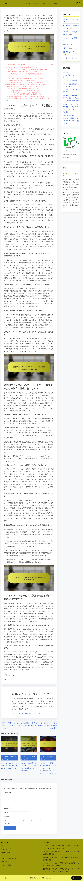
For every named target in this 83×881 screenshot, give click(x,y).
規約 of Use (5, 862)
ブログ (3, 855)
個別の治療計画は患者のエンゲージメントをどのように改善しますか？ (26, 96)
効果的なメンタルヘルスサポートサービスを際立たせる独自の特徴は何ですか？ (28, 84)
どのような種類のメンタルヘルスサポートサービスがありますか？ (25, 71)
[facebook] (5, 675)
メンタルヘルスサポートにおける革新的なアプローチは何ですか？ (25, 88)
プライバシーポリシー (8, 858)
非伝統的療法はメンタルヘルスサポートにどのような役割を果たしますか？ (27, 92)
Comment (8, 793)
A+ (3, 878)
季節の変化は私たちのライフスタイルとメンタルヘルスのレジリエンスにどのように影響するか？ (62, 870)
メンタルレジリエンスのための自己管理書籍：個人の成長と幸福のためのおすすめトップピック (62, 847)
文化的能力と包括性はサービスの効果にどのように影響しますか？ (25, 86)
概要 (55, 3)
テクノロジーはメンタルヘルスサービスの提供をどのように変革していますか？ (28, 90)
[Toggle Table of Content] (50, 64)
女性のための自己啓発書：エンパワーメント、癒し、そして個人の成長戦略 (62, 853)
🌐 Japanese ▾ (76, 878)
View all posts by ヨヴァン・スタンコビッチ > (27, 713)
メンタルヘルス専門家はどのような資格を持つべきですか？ (23, 80)
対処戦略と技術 (68, 44)
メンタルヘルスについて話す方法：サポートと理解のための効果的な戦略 (9, 765)
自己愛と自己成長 (68, 58)
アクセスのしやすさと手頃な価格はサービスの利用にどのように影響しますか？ (29, 69)
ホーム (28, 3)
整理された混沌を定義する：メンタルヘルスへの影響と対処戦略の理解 (62, 858)
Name (6, 808)
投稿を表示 (36, 3)
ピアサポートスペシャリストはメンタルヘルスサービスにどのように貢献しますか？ (29, 82)
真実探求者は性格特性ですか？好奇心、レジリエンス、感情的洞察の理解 (71, 97)
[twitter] (9, 675)
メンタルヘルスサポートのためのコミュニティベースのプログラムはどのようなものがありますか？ (30, 75)
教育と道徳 (66, 48)
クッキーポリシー (7, 865)
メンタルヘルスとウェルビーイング (9, 758)
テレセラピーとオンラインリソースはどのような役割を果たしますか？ (25, 73)
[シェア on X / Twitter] (80, 3)
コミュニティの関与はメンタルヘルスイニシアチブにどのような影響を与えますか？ (29, 99)
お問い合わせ (47, 3)
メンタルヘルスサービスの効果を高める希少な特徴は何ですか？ (23, 94)
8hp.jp (4, 3)
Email (6, 812)
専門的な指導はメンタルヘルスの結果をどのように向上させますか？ (26, 78)
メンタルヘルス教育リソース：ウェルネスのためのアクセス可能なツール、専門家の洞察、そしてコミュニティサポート (48, 768)
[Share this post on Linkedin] (13, 675)
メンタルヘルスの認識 (70, 38)
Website (7, 817)
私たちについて (6, 849)
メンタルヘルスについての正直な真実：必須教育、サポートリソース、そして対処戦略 (62, 864)
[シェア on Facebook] (77, 3)
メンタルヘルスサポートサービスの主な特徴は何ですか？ (22, 67)
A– (7, 878)
